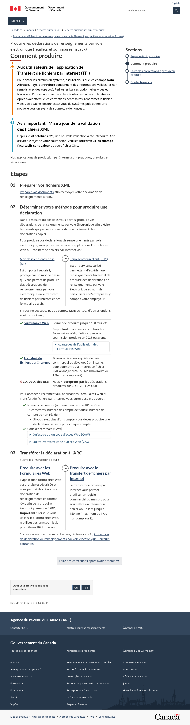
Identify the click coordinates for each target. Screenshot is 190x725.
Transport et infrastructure (82, 690)
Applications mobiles (43, 716)
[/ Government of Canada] (37, 9)
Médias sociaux (19, 716)
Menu (19, 21)
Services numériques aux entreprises (85, 30)
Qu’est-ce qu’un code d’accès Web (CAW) (61, 434)
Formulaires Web (36, 323)
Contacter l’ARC (19, 628)
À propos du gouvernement (138, 650)
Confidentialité (107, 716)
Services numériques (49, 30)
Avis (92, 716)
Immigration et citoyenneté (25, 669)
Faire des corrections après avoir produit (152, 73)
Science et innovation (135, 662)
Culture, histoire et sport (80, 676)
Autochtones (130, 669)
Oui (76, 587)
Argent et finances (77, 704)
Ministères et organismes (81, 650)
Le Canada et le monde (79, 697)
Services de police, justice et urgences (88, 683)
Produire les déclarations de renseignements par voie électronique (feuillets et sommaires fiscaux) (68, 36)
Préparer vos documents (37, 192)
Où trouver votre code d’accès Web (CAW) (62, 442)
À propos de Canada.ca (72, 716)
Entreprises (16, 683)
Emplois (14, 662)
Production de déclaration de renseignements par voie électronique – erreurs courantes (65, 539)
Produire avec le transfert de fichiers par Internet (90, 473)
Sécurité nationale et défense (83, 669)
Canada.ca (16, 30)
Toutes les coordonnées (23, 650)
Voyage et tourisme (21, 676)
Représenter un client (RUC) (89, 259)
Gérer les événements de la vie (140, 690)
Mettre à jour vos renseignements (86, 628)
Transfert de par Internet (35, 360)
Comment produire (143, 63)
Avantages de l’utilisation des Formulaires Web (77, 346)
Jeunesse (128, 683)
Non (85, 587)
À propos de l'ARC (133, 628)
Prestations (16, 690)
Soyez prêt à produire (145, 56)
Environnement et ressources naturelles (89, 662)
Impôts (30, 30)
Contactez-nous (141, 82)
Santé (13, 697)
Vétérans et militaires (135, 676)
